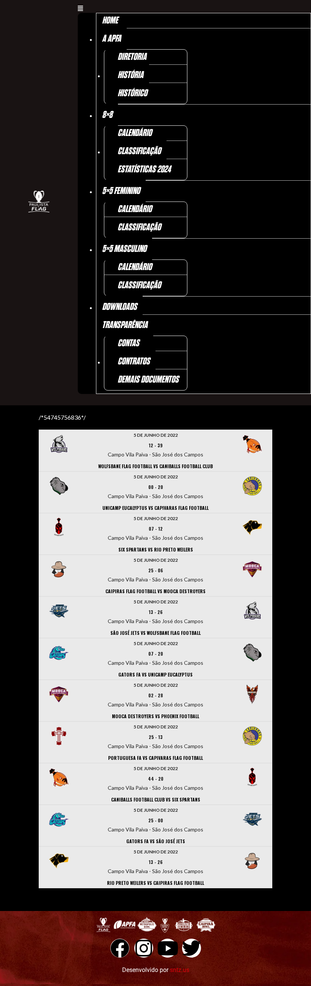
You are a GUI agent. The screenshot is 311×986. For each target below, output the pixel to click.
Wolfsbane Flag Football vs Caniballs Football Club (155, 466)
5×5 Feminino (121, 191)
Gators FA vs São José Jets (155, 841)
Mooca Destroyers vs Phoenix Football (155, 716)
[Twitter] (191, 948)
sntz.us (179, 969)
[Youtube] (167, 948)
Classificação (139, 151)
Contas (128, 343)
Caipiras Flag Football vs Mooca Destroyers (155, 591)
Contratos (134, 361)
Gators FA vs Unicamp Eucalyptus (155, 674)
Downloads (119, 307)
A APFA (111, 39)
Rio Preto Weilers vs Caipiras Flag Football (155, 883)
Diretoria (132, 57)
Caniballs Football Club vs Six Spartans (155, 799)
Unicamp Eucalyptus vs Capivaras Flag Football (155, 508)
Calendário (135, 133)
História (130, 75)
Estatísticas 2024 (144, 169)
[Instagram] (143, 948)
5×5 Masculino (124, 249)
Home (110, 21)
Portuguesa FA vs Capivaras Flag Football (155, 758)
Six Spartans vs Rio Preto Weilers (155, 549)
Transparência (125, 325)
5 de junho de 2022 (156, 435)
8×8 (107, 115)
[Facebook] (119, 948)
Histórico (132, 93)
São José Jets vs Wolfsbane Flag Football (155, 633)
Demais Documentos (148, 380)
